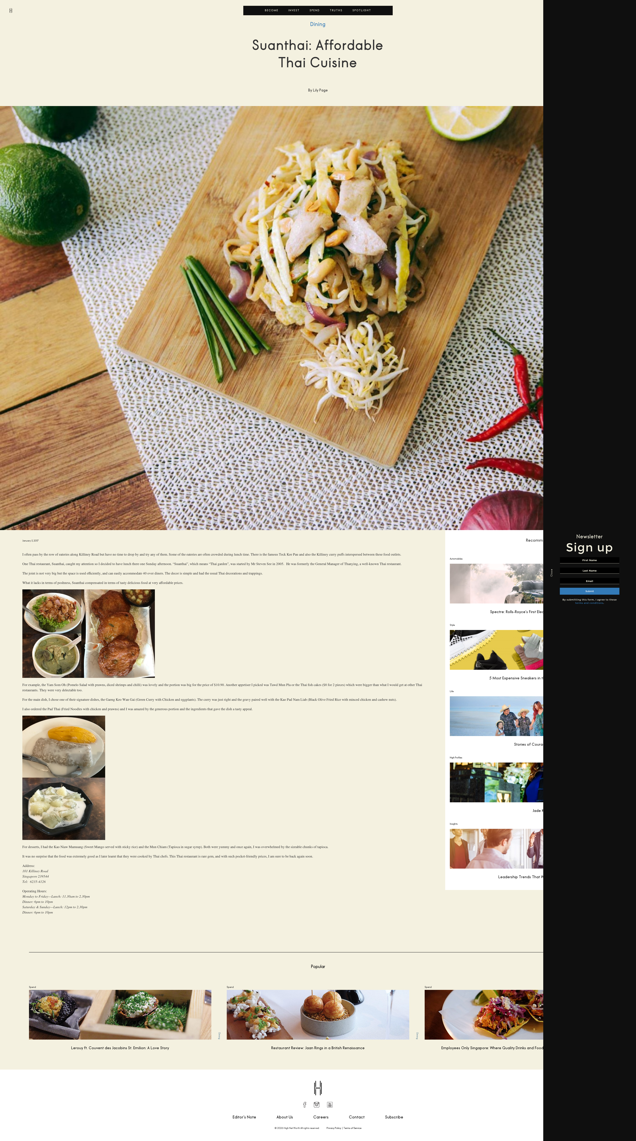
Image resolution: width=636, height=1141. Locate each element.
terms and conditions (589, 602)
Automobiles (456, 559)
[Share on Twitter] (492, 1080)
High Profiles (456, 757)
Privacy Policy (334, 1128)
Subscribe (394, 1117)
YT (330, 1105)
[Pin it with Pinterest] (506, 1080)
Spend (315, 10)
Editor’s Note (244, 1117)
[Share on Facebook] (485, 1080)
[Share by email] (520, 1080)
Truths (336, 10)
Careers (321, 1117)
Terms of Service (352, 1128)
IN (316, 1105)
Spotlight (361, 10)
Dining (318, 24)
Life (452, 691)
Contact (357, 1117)
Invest (294, 10)
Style (452, 625)
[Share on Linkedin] (513, 1080)
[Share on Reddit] (499, 1080)
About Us (285, 1117)
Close (551, 573)
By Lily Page (19, 1080)
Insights (454, 824)
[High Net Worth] (10, 10)
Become (271, 10)
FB (304, 1105)
